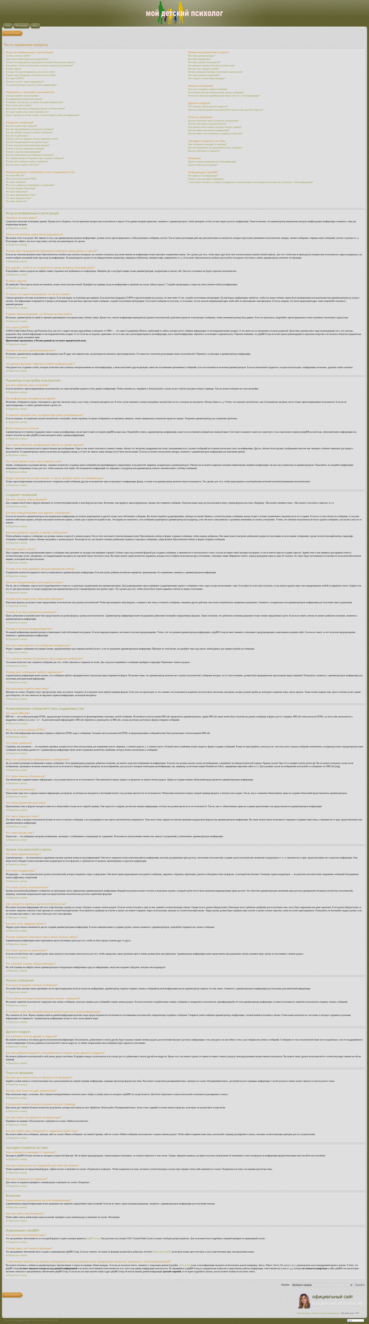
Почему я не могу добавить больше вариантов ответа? (32, 138)
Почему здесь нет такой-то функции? (206, 179)
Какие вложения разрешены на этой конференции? (212, 161)
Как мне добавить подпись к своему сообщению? (29, 132)
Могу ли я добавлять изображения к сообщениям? (30, 185)
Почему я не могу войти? (18, 55)
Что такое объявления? (17, 191)
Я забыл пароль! (14, 68)
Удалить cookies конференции (325, 1313)
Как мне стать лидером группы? (203, 68)
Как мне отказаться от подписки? (204, 151)
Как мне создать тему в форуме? (21, 126)
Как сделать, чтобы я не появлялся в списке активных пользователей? (39, 65)
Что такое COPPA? (15, 78)
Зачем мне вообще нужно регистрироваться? (27, 59)
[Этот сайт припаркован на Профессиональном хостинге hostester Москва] (355, 1321)
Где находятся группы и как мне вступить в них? (211, 65)
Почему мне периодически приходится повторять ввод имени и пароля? (40, 62)
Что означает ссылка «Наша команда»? (207, 78)
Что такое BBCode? (15, 175)
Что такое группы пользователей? (204, 62)
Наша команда (303, 1313)
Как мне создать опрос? (17, 135)
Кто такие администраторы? (201, 55)
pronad (19, 1320)
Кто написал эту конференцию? (203, 175)
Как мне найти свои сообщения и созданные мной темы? (215, 133)
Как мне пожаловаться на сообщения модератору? (30, 155)
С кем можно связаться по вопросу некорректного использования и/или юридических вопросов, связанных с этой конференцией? (250, 182)
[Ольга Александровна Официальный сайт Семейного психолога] (330, 1308)
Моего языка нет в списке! (19, 105)
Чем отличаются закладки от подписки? (207, 144)
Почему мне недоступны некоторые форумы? (28, 145)
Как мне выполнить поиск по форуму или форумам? (213, 120)
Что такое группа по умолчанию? (204, 75)
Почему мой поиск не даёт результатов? (207, 123)
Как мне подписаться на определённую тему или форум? (215, 147)
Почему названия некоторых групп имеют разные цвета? (215, 72)
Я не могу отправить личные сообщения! (208, 89)
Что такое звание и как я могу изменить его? (27, 112)
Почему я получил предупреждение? (23, 152)
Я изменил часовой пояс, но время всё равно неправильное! (34, 102)
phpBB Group (93, 1238)
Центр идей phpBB (161, 1251)
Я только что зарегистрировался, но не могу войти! (30, 72)
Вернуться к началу (17, 228)
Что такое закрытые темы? (18, 198)
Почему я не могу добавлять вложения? (25, 148)
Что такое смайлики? (16, 182)
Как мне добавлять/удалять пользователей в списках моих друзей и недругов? (225, 109)
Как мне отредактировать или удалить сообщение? (30, 129)
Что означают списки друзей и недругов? (208, 106)
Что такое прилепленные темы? (21, 195)
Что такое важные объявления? (21, 188)
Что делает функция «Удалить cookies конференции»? (31, 85)
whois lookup (185, 1265)
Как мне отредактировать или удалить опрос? (27, 142)
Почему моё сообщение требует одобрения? (27, 161)
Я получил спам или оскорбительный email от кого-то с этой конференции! (224, 95)
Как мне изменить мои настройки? (22, 95)
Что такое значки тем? (16, 201)
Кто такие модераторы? (199, 59)
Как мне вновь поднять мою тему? (22, 164)
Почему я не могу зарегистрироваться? (25, 81)
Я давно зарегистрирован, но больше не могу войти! (31, 75)
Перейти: (285, 1284)
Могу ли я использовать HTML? (21, 178)
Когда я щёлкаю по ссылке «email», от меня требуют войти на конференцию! (43, 115)
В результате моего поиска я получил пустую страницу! (215, 127)
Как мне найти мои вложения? (202, 165)
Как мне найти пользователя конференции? (208, 130)
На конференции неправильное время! (24, 99)
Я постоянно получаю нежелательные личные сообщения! (216, 92)
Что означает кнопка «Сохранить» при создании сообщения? (35, 158)
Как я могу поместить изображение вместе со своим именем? (35, 108)
